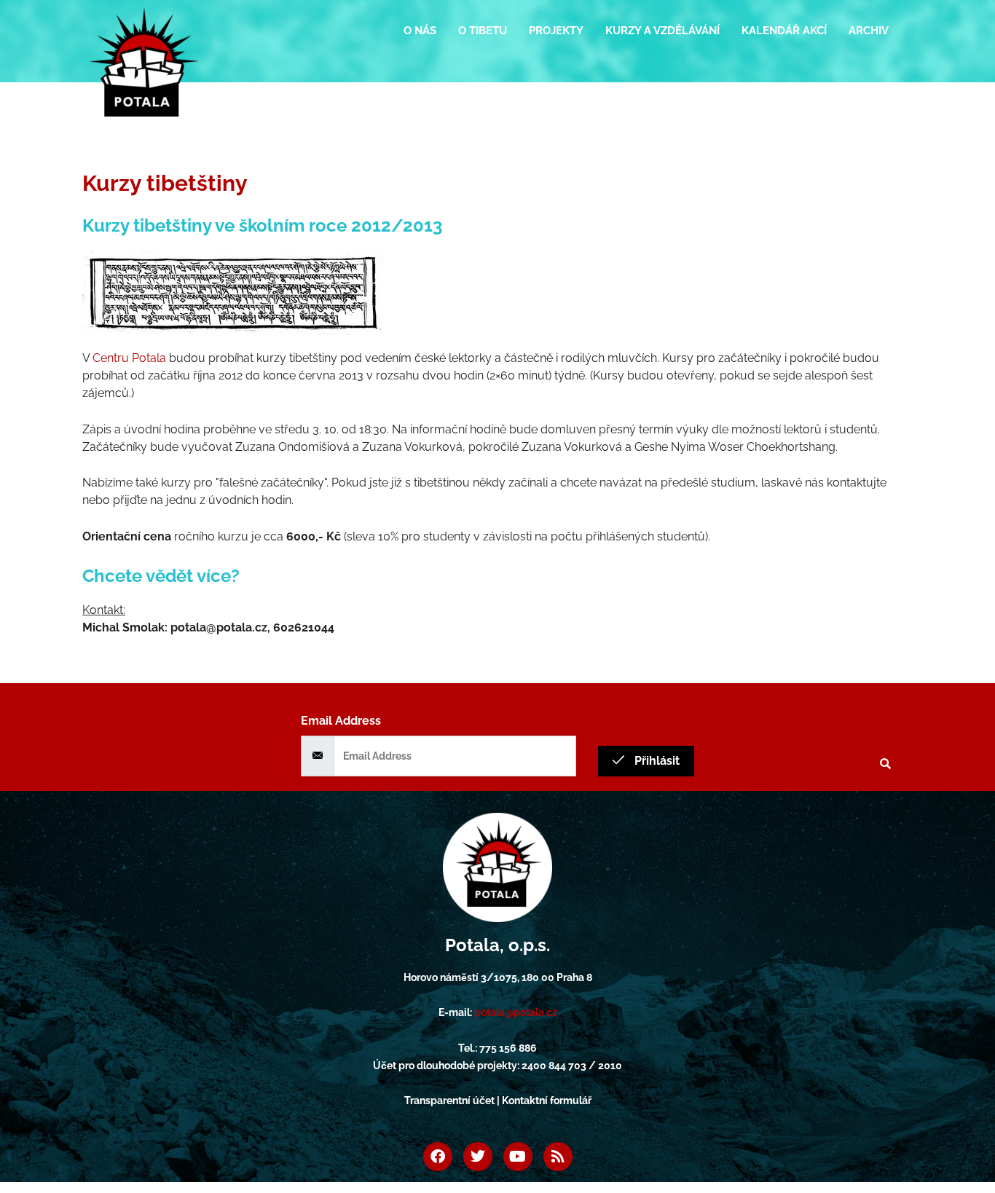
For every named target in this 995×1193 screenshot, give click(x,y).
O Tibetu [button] (482, 30)
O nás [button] (420, 30)
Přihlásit (656, 761)
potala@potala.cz (515, 1012)
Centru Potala (129, 358)
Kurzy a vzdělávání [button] (662, 30)
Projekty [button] (556, 30)
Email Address (341, 721)
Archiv (869, 30)
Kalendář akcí (784, 30)
